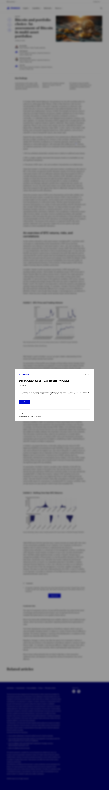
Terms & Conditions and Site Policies (67, 392)
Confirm (24, 402)
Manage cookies (23, 413)
